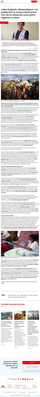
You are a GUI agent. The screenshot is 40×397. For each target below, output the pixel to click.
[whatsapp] (32, 379)
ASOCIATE (34, 1)
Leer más (2, 344)
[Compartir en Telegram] (37, 48)
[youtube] (23, 379)
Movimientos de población (33, 295)
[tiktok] (30, 379)
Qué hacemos (9, 386)
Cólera (18, 295)
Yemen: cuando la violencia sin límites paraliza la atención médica (6, 324)
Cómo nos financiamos (11, 387)
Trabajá (34, 385)
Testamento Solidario (26, 386)
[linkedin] (27, 379)
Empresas (24, 387)
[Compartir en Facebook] (33, 48)
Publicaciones (17, 386)
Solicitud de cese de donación (27, 388)
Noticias (10, 5)
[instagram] (18, 379)
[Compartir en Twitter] (34, 48)
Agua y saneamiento (12, 295)
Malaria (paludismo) (23, 295)
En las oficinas (35, 386)
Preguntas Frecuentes (13, 395)
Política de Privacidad (21, 395)
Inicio (2, 5)
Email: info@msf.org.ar (22, 392)
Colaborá (24, 385)
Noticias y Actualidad (18, 385)
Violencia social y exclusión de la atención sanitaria (17, 297)
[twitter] (25, 379)
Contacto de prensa (18, 387)
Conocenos (9, 385)
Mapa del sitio (27, 395)
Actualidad (5, 5)
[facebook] (20, 379)
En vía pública (35, 387)
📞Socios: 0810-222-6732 (32, 392)
